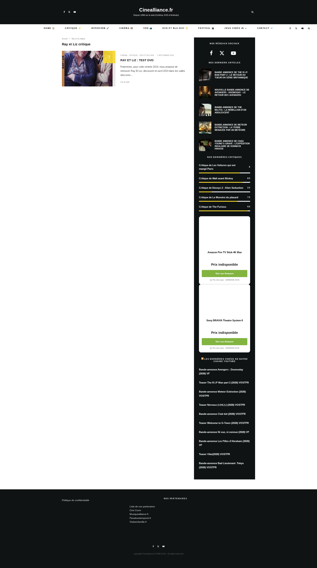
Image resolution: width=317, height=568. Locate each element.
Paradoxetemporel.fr (140, 518)
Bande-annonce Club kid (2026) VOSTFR (222, 413)
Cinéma (123, 55)
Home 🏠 (49, 28)
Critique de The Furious (212, 206)
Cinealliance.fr (156, 9)
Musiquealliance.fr (139, 514)
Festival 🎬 (206, 28)
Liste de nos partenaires (142, 506)
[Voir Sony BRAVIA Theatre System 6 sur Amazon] (224, 301)
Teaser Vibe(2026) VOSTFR (214, 454)
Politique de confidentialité (75, 500)
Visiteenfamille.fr (138, 522)
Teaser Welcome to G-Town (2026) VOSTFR (224, 423)
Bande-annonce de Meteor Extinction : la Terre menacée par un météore (231, 127)
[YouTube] (74, 12)
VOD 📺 (148, 28)
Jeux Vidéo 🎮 (234, 28)
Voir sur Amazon (224, 273)
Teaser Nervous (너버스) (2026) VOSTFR (222, 404)
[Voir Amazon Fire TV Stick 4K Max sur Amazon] (224, 233)
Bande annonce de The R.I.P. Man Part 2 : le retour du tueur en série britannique (231, 75)
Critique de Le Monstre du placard (218, 197)
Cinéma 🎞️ (126, 28)
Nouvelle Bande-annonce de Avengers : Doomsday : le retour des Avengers (232, 92)
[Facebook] (64, 12)
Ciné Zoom (135, 510)
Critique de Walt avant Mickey (216, 178)
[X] (69, 12)
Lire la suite (124, 82)
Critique (133, 55)
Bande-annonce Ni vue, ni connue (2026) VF (224, 432)
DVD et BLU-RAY (146, 55)
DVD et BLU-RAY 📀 (175, 28)
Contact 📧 (265, 28)
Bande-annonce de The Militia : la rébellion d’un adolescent (230, 110)
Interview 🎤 (100, 28)
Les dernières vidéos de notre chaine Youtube (226, 360)
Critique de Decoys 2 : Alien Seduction (221, 187)
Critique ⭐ (73, 28)
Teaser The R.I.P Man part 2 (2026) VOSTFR (224, 382)
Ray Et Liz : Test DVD (137, 60)
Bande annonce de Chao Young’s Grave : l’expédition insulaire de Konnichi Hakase (232, 145)
